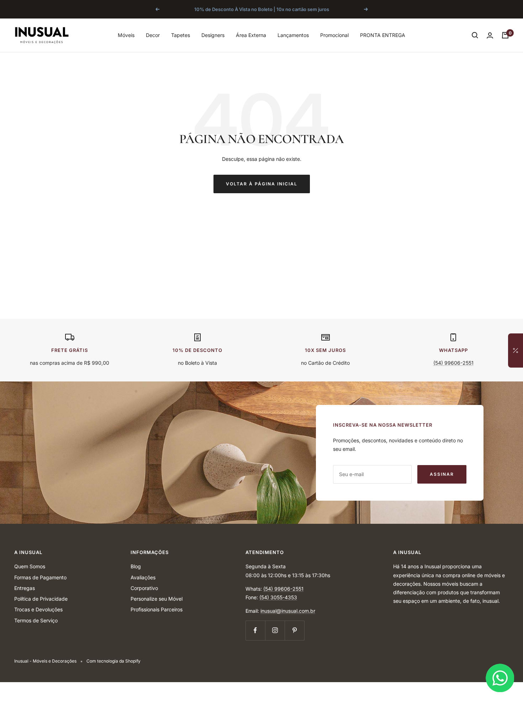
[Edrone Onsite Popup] (261, 350)
